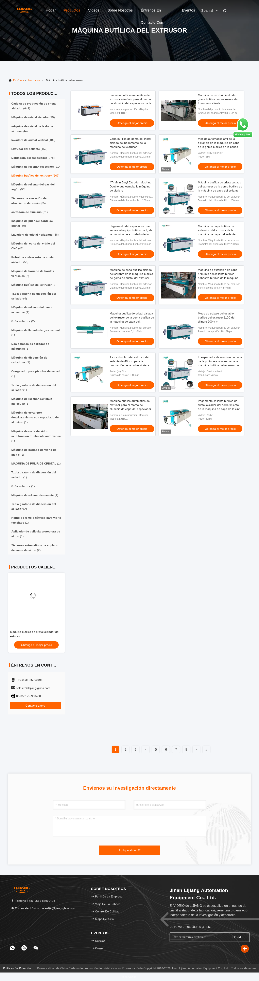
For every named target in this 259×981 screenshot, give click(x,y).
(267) (35, 175)
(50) (33, 187)
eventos (188, 10)
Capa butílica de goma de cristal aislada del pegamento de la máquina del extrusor (130, 142)
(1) (31, 310)
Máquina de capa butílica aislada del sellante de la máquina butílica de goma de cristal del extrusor (131, 273)
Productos (72, 10)
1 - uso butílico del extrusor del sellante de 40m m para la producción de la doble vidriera (129, 361)
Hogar (51, 10)
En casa (18, 80)
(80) (32, 223)
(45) (33, 246)
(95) (33, 117)
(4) (33, 296)
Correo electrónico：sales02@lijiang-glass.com (44, 908)
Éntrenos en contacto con (152, 12)
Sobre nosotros (120, 10)
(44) (32, 129)
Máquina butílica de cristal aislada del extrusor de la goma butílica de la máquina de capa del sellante (220, 186)
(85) (29, 201)
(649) (33, 106)
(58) (32, 260)
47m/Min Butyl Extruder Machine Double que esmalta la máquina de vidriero (130, 186)
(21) (29, 212)
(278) (33, 157)
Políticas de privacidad (17, 968)
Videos (93, 10)
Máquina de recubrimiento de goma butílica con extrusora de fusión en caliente (218, 99)
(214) (36, 166)
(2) (32, 273)
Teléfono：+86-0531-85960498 (34, 900)
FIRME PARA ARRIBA (239, 937)
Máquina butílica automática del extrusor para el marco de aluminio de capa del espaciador (130, 405)
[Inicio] (24, 10)
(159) (29, 148)
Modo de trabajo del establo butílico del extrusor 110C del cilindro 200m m (216, 317)
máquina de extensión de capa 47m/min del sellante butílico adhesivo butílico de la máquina (218, 273)
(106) (33, 140)
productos (34, 80)
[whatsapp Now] (243, 136)
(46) (35, 234)
